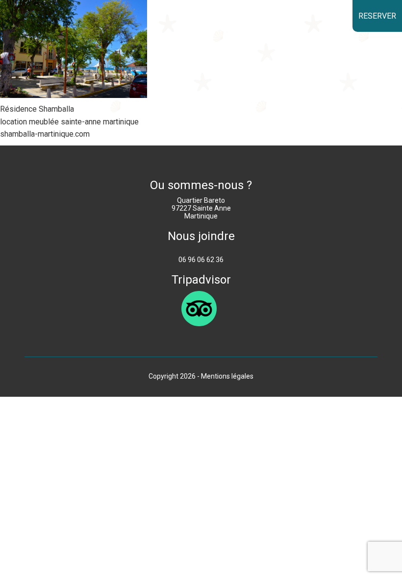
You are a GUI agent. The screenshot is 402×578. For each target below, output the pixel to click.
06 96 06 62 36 (201, 260)
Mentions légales (227, 376)
